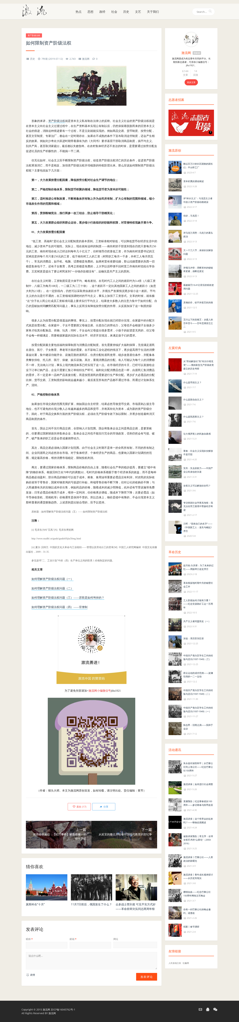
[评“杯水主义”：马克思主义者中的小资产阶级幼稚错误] (175, 201)
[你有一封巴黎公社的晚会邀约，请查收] (175, 912)
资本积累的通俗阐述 (193, 181)
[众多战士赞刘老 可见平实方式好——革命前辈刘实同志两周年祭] (136, 887)
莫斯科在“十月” (35, 904)
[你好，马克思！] (175, 219)
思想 (90, 12)
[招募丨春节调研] (175, 930)
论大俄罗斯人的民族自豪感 (197, 433)
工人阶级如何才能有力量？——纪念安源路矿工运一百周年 (198, 604)
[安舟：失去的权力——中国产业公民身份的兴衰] (175, 471)
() (81, 806)
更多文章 (191, 82)
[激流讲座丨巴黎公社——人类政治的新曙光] (175, 860)
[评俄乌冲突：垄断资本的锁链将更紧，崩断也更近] (175, 271)
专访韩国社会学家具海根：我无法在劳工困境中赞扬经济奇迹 (198, 506)
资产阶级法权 (34, 35)
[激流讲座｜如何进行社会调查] (175, 787)
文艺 (138, 12)
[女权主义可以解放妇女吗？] (175, 488)
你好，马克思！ (191, 215)
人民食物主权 (174, 963)
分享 (105, 806)
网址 (115, 939)
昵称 (29, 939)
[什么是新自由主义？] (175, 402)
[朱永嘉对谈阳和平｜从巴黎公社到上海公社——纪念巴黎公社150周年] (175, 766)
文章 (185, 74)
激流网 (85, 58)
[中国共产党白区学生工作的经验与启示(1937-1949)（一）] (175, 711)
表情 (32, 974)
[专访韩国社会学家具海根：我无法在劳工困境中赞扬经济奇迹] (175, 506)
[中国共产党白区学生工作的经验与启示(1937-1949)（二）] (175, 693)
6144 (185, 71)
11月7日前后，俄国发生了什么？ (91, 904)
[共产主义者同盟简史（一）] (175, 624)
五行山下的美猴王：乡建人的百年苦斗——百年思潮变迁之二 (198, 323)
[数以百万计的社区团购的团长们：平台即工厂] (175, 167)
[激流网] (36, 10)
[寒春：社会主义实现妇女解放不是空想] (175, 454)
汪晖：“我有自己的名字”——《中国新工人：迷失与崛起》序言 (198, 527)
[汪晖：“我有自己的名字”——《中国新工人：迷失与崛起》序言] (175, 527)
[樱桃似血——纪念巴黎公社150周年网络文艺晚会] (175, 895)
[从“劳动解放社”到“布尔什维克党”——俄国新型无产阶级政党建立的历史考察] (175, 364)
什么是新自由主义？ (193, 399)
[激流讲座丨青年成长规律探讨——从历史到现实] (175, 878)
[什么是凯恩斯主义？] (175, 420)
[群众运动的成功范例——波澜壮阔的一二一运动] (175, 676)
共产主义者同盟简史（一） (197, 621)
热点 (79, 12)
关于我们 (153, 12)
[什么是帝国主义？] (175, 385)
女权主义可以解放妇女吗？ (197, 485)
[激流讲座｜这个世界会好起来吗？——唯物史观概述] (175, 822)
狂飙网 (186, 963)
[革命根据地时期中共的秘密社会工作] (175, 586)
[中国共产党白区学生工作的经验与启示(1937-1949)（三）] (175, 658)
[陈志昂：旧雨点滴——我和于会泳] (175, 728)
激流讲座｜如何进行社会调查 (198, 784)
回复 (195, 74)
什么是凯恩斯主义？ (193, 416)
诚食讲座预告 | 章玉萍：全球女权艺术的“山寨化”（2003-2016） (198, 840)
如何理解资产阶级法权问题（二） (52, 588)
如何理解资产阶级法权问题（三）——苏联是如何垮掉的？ (67, 597)
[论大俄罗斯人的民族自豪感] (175, 437)
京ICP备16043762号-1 (63, 1009)
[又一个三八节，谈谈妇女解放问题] (175, 253)
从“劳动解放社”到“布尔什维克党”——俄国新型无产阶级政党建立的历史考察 (198, 365)
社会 (114, 12)
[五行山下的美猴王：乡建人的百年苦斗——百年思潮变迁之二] (175, 322)
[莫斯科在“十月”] (46, 887)
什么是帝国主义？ (192, 382)
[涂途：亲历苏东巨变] (175, 641)
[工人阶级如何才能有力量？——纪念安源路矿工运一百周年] (175, 603)
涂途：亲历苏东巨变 (193, 638)
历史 (126, 12)
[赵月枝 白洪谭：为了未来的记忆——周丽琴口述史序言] (175, 568)
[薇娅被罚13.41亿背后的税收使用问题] (175, 288)
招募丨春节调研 (191, 926)
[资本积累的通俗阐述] (175, 184)
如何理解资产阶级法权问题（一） (52, 578)
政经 (102, 12)
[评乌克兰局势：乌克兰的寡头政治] (175, 236)
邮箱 (73, 939)
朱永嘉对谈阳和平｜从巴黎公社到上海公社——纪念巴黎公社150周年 (198, 767)
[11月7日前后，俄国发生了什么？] (91, 887)
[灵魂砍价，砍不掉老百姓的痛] (175, 305)
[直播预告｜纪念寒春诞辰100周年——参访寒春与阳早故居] (175, 804)
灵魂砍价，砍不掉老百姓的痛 (198, 302)
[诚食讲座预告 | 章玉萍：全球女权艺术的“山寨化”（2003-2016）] (175, 839)
